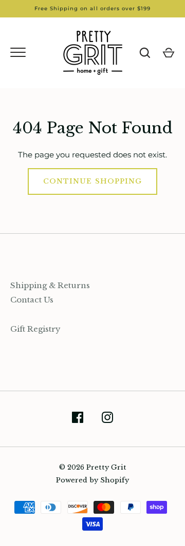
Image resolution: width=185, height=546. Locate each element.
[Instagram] (107, 419)
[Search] (145, 53)
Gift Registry (35, 329)
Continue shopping (92, 181)
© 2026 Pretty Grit (92, 467)
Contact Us (31, 300)
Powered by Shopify (92, 480)
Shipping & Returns (50, 285)
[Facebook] (77, 419)
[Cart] (168, 53)
